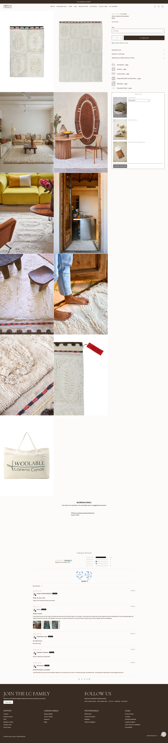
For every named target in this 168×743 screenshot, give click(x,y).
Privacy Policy (129, 714)
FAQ (5, 719)
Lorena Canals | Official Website (16, 736)
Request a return (8, 722)
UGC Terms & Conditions (132, 724)
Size (113, 27)
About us (46, 719)
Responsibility (48, 714)
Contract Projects (90, 716)
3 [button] (84, 679)
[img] (37, 591)
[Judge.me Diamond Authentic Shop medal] (79, 574)
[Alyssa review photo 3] (56, 625)
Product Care (8, 724)
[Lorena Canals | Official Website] (8, 6)
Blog (45, 722)
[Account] (159, 6)
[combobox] (152, 735)
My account (7, 727)
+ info (126, 64)
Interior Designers (90, 722)
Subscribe (8, 702)
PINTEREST (124, 701)
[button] (116, 14)
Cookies (127, 716)
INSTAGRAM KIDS (102, 701)
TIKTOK (110, 701)
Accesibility (128, 727)
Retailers (87, 719)
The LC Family (48, 716)
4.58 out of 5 (68, 560)
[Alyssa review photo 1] (37, 625)
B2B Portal (88, 714)
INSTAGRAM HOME (90, 701)
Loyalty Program (130, 722)
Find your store (8, 716)
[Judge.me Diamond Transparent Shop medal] (88, 574)
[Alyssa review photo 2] (46, 625)
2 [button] (81, 679)
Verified (83, 581)
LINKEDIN (117, 701)
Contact (6, 714)
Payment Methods (130, 719)
